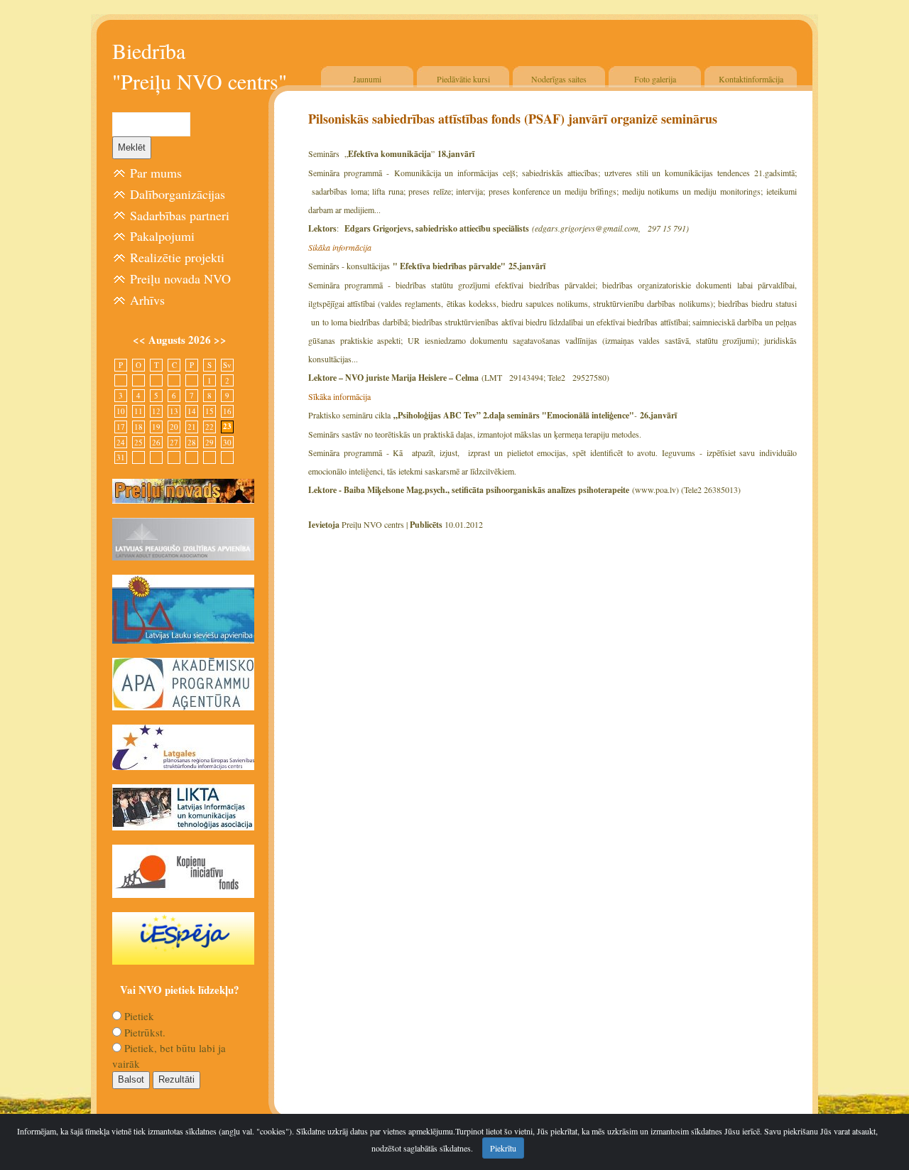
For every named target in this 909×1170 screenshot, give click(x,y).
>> (220, 339)
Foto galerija (655, 79)
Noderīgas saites (559, 79)
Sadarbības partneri (179, 215)
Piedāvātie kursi (463, 79)
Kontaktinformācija (751, 79)
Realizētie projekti (177, 257)
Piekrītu (503, 1148)
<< (140, 339)
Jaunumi (367, 79)
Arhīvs (147, 299)
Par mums (156, 172)
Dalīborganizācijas (177, 193)
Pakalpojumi (162, 235)
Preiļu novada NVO (180, 278)
